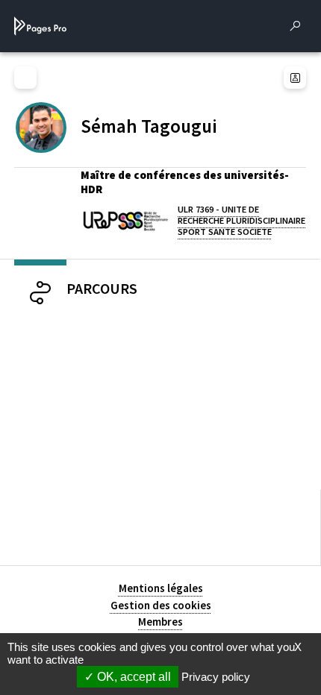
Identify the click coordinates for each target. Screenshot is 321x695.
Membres (160, 621)
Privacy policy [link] (215, 676)
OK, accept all (132, 676)
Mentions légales (161, 588)
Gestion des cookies (160, 605)
